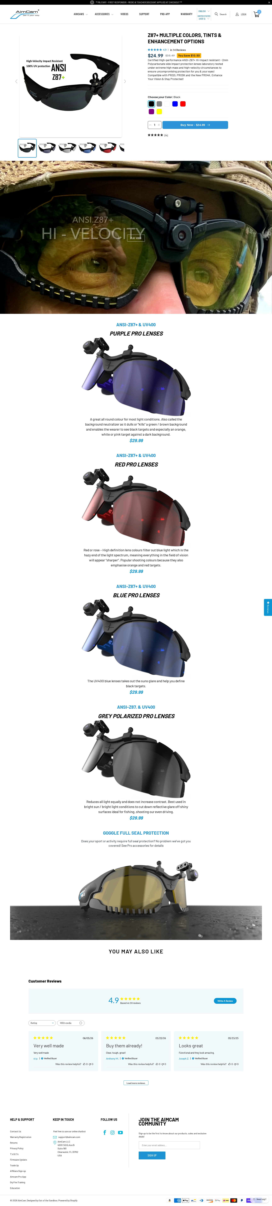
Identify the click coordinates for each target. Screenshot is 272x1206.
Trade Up (14, 1165)
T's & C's (14, 1154)
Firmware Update (18, 1159)
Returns (13, 1142)
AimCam (22, 1200)
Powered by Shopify (67, 1200)
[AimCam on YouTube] (120, 1133)
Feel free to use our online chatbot (69, 1131)
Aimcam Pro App (18, 1176)
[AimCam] (24, 14)
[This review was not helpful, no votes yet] (90, 1063)
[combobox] (42, 1023)
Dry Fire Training (17, 1182)
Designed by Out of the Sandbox (42, 1200)
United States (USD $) (204, 17)
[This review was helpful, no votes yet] (84, 1063)
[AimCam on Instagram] (112, 1133)
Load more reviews (136, 1083)
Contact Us (15, 1131)
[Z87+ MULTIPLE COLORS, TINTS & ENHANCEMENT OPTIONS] (27, 148)
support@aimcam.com (69, 1137)
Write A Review (225, 1001)
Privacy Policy (16, 1148)
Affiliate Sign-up (18, 1171)
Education (15, 1188)
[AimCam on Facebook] (105, 1133)
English (202, 11)
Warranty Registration (20, 1137)
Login (243, 14)
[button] (78, 14)
